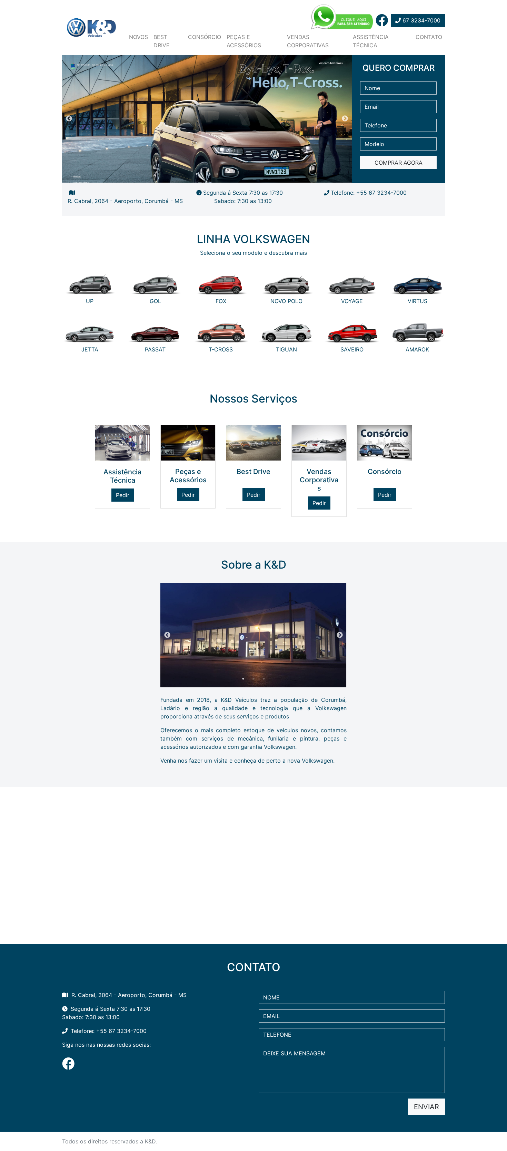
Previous (69, 118)
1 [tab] (196, 174)
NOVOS (138, 36)
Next (344, 118)
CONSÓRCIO (204, 36)
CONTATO (429, 36)
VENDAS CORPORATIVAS (308, 41)
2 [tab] (206, 174)
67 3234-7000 (420, 20)
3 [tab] (217, 174)
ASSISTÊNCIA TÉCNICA (371, 41)
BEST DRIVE (161, 41)
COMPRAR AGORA (399, 162)
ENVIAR (426, 1107)
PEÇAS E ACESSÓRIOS (244, 41)
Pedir (122, 495)
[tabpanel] (207, 150)
